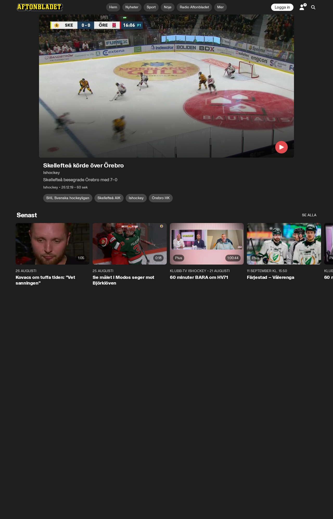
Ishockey (136, 198)
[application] (166, 86)
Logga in (282, 7)
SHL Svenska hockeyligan (67, 198)
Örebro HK (161, 198)
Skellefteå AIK (109, 198)
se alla (309, 215)
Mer (220, 7)
